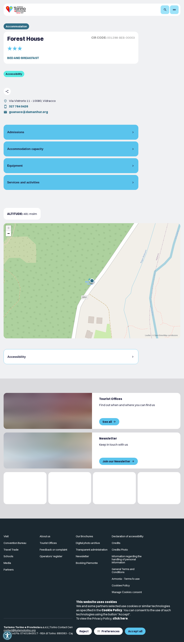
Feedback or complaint (53, 549)
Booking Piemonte (87, 563)
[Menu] (174, 9)
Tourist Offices (48, 543)
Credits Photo (120, 549)
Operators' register (51, 556)
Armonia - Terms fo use (126, 578)
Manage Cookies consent (127, 592)
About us (45, 536)
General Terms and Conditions (123, 570)
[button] (92, 280)
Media (7, 563)
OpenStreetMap (160, 335)
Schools (8, 556)
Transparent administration (91, 549)
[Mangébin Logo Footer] (69, 488)
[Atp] (25, 488)
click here (120, 618)
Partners (9, 569)
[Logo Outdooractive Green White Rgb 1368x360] (159, 488)
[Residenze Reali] (114, 488)
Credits (116, 543)
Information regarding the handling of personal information (127, 559)
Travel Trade (11, 549)
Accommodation (16, 26)
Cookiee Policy (121, 585)
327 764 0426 (18, 106)
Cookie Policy (112, 610)
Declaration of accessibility (127, 536)
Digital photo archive (88, 543)
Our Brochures (84, 536)
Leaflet (148, 335)
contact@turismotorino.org (20, 630)
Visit (6, 536)
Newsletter (82, 556)
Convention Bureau (15, 543)
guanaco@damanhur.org (28, 112)
